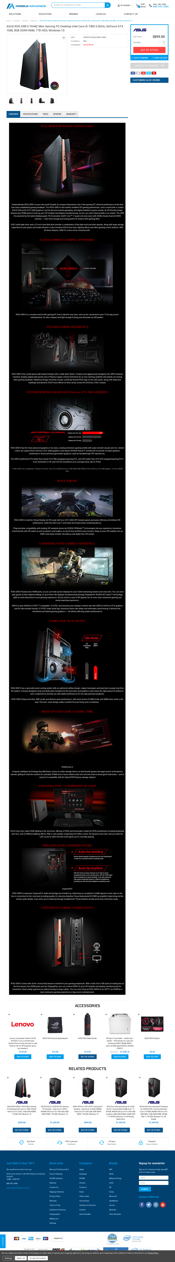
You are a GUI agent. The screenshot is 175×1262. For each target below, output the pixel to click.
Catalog (101, 14)
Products (16, 21)
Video (45, 114)
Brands (73, 14)
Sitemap (53, 1223)
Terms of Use (55, 1205)
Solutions (15, 14)
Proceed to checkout (147, 65)
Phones (82, 1183)
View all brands (115, 1214)
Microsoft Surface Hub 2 (59, 1169)
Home (9, 21)
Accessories (84, 1201)
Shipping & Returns (57, 1192)
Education (45, 14)
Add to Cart (23, 1057)
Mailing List (54, 1219)
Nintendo (112, 1210)
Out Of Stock (149, 50)
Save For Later (161, 58)
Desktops (33, 21)
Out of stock (87, 1057)
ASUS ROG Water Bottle (87, 1038)
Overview (13, 114)
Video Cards (84, 1196)
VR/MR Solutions (56, 1178)
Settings (8, 1258)
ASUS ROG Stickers (152, 1038)
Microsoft (113, 1196)
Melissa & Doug (115, 1178)
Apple (81, 1169)
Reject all (21, 1258)
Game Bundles (85, 1214)
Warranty (71, 114)
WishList (53, 1183)
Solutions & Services (58, 1210)
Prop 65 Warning (56, 1174)
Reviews (57, 114)
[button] (3, 1241)
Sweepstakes (55, 1214)
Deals (81, 1192)
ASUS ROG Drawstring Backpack (55, 1038)
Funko (111, 1192)
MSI (110, 1169)
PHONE (82, 1178)
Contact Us (131, 14)
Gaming (25, 21)
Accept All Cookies (38, 1258)
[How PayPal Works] (31, 1240)
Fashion (82, 1210)
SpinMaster (113, 1201)
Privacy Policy (55, 1196)
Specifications (30, 114)
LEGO (111, 1183)
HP (110, 1187)
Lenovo (112, 1205)
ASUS (111, 1174)
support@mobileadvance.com (18, 1188)
